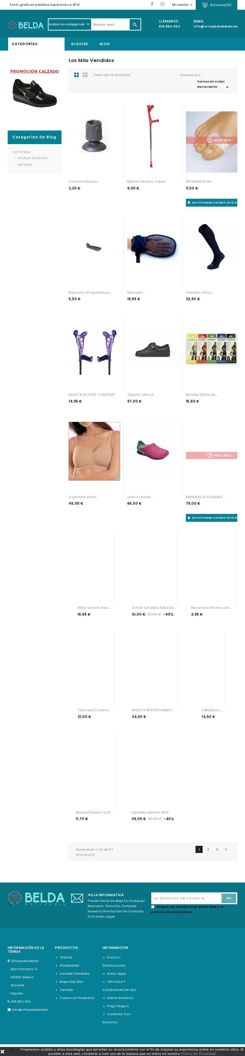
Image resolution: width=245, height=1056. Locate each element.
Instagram (162, 4)
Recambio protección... (211, 607)
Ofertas (66, 957)
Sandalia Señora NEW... (151, 812)
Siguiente (226, 849)
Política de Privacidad (198, 1054)
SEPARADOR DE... (200, 181)
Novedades (69, 965)
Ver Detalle (90, 169)
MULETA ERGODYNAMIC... (153, 710)
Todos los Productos (77, 998)
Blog (105, 44)
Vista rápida (99, 169)
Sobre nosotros (120, 998)
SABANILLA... (211, 710)
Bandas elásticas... (202, 394)
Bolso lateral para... (94, 607)
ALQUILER (79, 44)
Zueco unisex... (140, 497)
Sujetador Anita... (84, 497)
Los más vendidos (75, 973)
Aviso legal (116, 973)
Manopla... (136, 292)
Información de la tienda (26, 949)
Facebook (152, 4)
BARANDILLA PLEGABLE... (205, 497)
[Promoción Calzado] (34, 91)
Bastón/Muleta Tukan (146, 181)
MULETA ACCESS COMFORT (92, 394)
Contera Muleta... (84, 181)
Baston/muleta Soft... (94, 812)
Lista (85, 74)
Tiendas (66, 990)
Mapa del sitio (72, 981)
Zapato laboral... (141, 394)
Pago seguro (118, 1006)
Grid (76, 74)
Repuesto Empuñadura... (90, 292)
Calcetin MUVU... (200, 292)
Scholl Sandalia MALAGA (153, 607)
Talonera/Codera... (94, 710)
